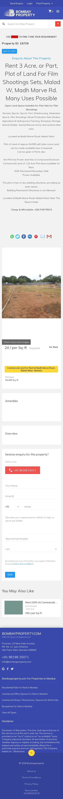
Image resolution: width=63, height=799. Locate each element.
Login (29, 3)
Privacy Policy (31, 784)
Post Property (43, 3)
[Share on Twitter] (18, 236)
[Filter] (58, 23)
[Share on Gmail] (50, 236)
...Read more (18, 751)
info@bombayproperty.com (16, 661)
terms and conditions (23, 564)
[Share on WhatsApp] (12, 236)
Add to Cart (9, 51)
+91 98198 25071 (15, 657)
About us (31, 771)
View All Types (9, 712)
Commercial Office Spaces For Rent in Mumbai (24, 694)
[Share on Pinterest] (37, 236)
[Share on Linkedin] (31, 236)
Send (10, 574)
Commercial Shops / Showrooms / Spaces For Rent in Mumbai (31, 700)
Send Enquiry (16, 3)
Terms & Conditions (31, 777)
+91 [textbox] (7, 506)
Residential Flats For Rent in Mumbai (20, 687)
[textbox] (29, 549)
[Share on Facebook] (24, 236)
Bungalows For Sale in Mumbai (17, 706)
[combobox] (12, 507)
